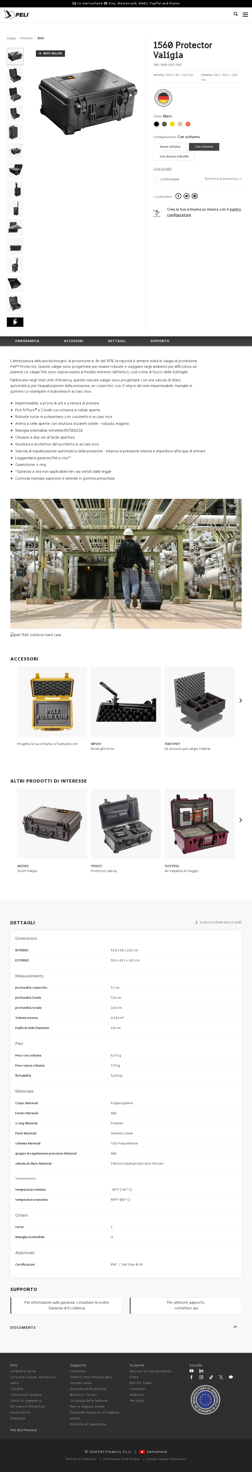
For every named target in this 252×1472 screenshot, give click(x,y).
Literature (137, 1389)
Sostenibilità (20, 1412)
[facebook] (179, 197)
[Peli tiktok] (211, 1378)
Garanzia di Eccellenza (88, 1389)
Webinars (137, 1395)
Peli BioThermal (23, 1430)
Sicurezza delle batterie (89, 1400)
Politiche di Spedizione (88, 1424)
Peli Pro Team (141, 1383)
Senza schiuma (170, 146)
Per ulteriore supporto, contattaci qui (186, 1306)
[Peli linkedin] (201, 1371)
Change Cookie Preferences (166, 1459)
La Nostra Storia (23, 1371)
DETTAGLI (117, 341)
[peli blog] (231, 1378)
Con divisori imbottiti (174, 156)
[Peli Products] (191, 1378)
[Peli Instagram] (201, 1378)
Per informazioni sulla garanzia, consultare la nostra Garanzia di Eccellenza (67, 1306)
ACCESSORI (73, 341)
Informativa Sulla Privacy (121, 1459)
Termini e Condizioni (81, 1459)
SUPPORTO (159, 341)
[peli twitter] (221, 1378)
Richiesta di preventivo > (223, 179)
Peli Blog (137, 1400)
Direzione (17, 1418)
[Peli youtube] (191, 1371)
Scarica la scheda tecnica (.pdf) (220, 922)
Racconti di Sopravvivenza (150, 1371)
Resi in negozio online (87, 1406)
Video (134, 1377)
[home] (17, 14)
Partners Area (81, 1383)
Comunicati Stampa (26, 1395)
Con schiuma (204, 146)
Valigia (11, 38)
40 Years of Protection (27, 1406)
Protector (26, 38)
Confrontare (169, 179)
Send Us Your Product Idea (91, 1377)
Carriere (16, 1389)
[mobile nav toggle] (245, 13)
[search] (235, 14)
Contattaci (78, 1371)
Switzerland (156, 1452)
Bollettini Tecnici (83, 1395)
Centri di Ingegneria (26, 1400)
